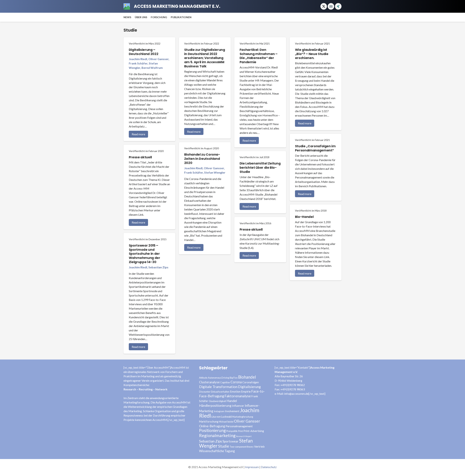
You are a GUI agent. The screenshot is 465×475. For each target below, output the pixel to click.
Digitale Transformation (218, 387)
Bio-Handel (304, 217)
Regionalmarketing (217, 435)
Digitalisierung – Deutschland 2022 (143, 52)
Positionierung (212, 430)
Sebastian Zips (210, 441)
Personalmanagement (239, 426)
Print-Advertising (253, 431)
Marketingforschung (242, 416)
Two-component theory (242, 446)
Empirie (246, 391)
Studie (223, 446)
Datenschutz (269, 467)
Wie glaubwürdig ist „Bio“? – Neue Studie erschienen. (311, 54)
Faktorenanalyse (238, 396)
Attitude (203, 377)
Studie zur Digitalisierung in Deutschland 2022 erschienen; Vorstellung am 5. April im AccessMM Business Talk (204, 58)
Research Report (244, 436)
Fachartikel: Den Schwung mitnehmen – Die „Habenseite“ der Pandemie (259, 56)
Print (240, 431)
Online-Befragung (212, 426)
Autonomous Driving (218, 377)
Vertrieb (259, 446)
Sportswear (230, 441)
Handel (232, 401)
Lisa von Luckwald (221, 416)
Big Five (234, 377)
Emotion (235, 391)
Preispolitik (232, 431)
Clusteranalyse (209, 382)
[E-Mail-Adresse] (331, 6)
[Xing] (338, 6)
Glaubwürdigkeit (217, 401)
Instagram (219, 411)
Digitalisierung (249, 387)
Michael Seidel (226, 421)
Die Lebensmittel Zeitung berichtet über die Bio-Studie (260, 167)
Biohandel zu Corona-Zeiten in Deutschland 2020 (202, 158)
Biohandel (247, 377)
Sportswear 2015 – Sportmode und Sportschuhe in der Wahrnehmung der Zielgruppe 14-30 (144, 253)
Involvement (232, 411)
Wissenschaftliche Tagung (217, 451)
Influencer (238, 405)
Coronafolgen (250, 382)
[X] (323, 6)
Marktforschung (208, 421)
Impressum (252, 467)
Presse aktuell (140, 157)
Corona (236, 382)
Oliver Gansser (247, 421)
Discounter (204, 391)
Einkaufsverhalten (220, 391)
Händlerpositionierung (215, 405)
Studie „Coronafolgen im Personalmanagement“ (315, 148)
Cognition (225, 382)
